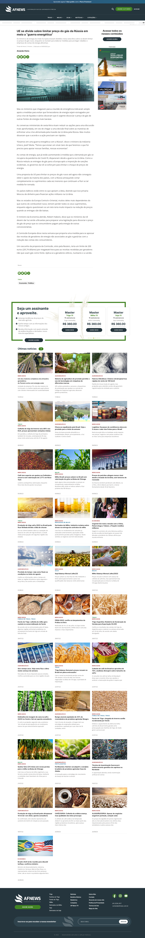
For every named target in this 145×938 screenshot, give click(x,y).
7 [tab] (99, 338)
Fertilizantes (60, 764)
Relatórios (73, 900)
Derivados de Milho (62, 522)
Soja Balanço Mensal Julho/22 (66, 574)
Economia (96, 521)
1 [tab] (88, 338)
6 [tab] (97, 338)
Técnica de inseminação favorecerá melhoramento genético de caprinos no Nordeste (107, 767)
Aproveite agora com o (72, 2)
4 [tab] (93, 338)
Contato (91, 897)
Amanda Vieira (23, 51)
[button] (18, 56)
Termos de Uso (94, 905)
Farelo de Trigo (24, 619)
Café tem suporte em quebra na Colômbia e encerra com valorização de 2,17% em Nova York (34, 477)
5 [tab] (95, 338)
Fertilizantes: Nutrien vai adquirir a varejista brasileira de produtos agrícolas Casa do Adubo (71, 769)
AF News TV (74, 905)
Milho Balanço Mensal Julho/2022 (105, 574)
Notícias (79, 17)
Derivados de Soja (55, 910)
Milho (59, 17)
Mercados (22, 376)
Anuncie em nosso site (96, 900)
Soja (68, 17)
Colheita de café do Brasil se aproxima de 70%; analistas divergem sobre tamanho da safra (108, 671)
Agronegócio (60, 376)
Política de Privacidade (96, 903)
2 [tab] (90, 338)
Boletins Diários (75, 897)
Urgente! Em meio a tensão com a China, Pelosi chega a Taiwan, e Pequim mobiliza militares (108, 526)
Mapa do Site (93, 908)
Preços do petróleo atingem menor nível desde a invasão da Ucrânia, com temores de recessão (109, 477)
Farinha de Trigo (54, 897)
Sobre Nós (92, 894)
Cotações (73, 903)
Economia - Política (26, 283)
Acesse (137, 9)
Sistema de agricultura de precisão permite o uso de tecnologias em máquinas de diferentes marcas (72, 381)
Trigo (50, 17)
